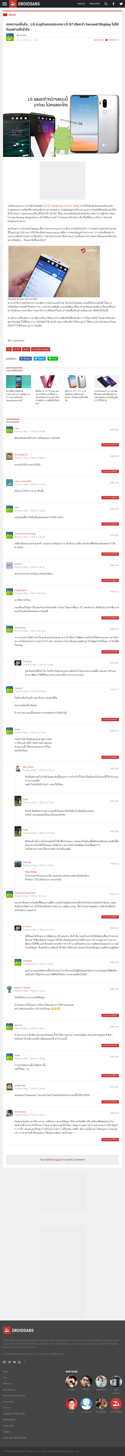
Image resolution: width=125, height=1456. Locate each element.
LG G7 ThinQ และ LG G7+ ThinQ (61, 206)
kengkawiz (101, 1389)
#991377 (114, 689)
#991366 (114, 509)
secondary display (41, 349)
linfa (16, 507)
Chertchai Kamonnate (25, 533)
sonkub (17, 564)
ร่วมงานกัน (8, 1426)
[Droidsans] (24, 4)
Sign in (81, 4)
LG (9, 349)
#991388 (114, 831)
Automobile (8, 1401)
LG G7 (17, 349)
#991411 (115, 863)
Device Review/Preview (14, 1395)
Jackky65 (27, 961)
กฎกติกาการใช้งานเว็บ (14, 1414)
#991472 (114, 1113)
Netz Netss (28, 767)
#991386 (114, 801)
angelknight (20, 1085)
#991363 (114, 456)
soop (16, 428)
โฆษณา (7, 1432)
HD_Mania (101, 1412)
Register (95, 4)
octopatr (71, 1389)
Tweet (41, 358)
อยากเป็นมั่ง (116, 1412)
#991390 (114, 989)
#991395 (114, 1057)
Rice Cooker (116, 1391)
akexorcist (86, 1412)
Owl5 (25, 799)
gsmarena (19, 340)
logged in (59, 1159)
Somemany (19, 627)
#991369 (114, 565)
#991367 (114, 535)
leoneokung (20, 1111)
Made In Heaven (22, 987)
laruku (71, 1412)
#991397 (114, 1087)
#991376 (114, 629)
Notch (26, 349)
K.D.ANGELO (20, 454)
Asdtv (17, 729)
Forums (7, 1407)
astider (23, 35)
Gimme (86, 1389)
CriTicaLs (27, 661)
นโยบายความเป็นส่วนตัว (15, 1438)
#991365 (114, 482)
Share (27, 358)
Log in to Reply (110, 445)
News (12, 15)
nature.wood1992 (22, 481)
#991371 (114, 591)
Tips (5, 1377)
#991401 (114, 663)
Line (54, 358)
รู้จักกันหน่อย (9, 1419)
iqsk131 (18, 1025)
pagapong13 (20, 590)
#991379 (114, 894)
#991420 (114, 962)
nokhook (27, 862)
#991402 (114, 928)
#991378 (114, 731)
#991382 (114, 768)
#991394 (114, 1026)
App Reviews (9, 1389)
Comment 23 (113, 40)
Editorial (7, 1383)
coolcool (18, 688)
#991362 (114, 429)
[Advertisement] (62, 67)
